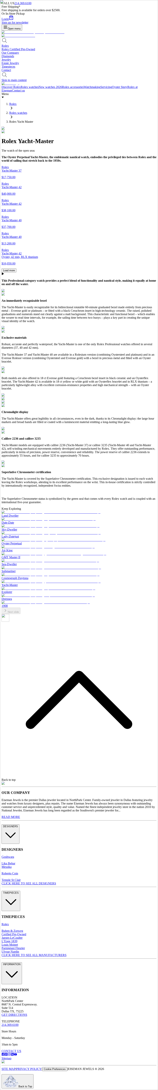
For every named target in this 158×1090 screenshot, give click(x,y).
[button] (79, 274)
